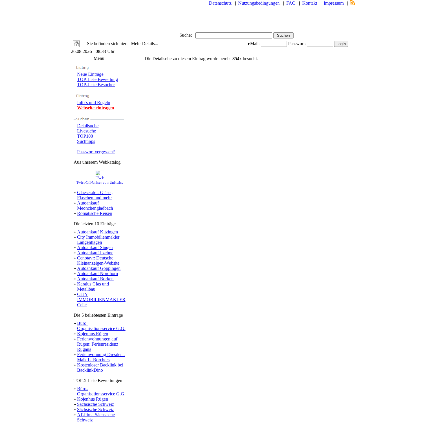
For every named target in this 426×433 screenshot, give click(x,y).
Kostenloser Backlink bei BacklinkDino (100, 367)
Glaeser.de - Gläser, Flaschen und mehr (95, 195)
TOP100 (85, 136)
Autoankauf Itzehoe (95, 252)
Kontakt (309, 3)
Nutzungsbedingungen (259, 3)
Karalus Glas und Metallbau (93, 286)
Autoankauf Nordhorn (97, 273)
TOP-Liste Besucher (96, 84)
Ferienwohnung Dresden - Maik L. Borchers (101, 357)
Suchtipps (86, 141)
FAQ (291, 3)
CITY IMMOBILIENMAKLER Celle (101, 299)
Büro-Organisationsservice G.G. (101, 326)
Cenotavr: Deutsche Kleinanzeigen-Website (98, 260)
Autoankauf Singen (95, 247)
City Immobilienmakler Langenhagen (98, 240)
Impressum (334, 3)
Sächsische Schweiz (95, 404)
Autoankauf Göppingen (99, 268)
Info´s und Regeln (93, 102)
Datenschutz (220, 3)
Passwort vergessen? (96, 151)
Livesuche (86, 130)
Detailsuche (88, 125)
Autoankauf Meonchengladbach (95, 205)
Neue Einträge (90, 74)
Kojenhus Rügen (92, 333)
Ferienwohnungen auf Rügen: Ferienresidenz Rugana (97, 344)
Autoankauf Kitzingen (97, 231)
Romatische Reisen (94, 213)
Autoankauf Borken (95, 278)
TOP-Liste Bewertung (97, 79)
